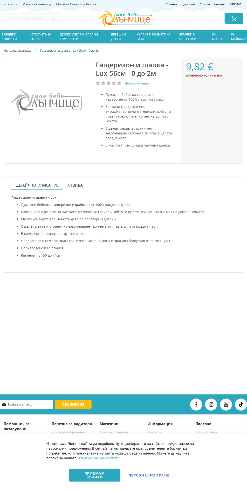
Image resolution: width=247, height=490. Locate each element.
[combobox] (31, 18)
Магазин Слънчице (36, 4)
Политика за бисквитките (98, 458)
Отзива (75, 185)
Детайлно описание (37, 185)
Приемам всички (94, 475)
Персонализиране (149, 475)
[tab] (37, 185)
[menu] (123, 36)
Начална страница (17, 50)
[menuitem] (13, 36)
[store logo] (119, 18)
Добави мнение (137, 83)
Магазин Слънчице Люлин (76, 4)
